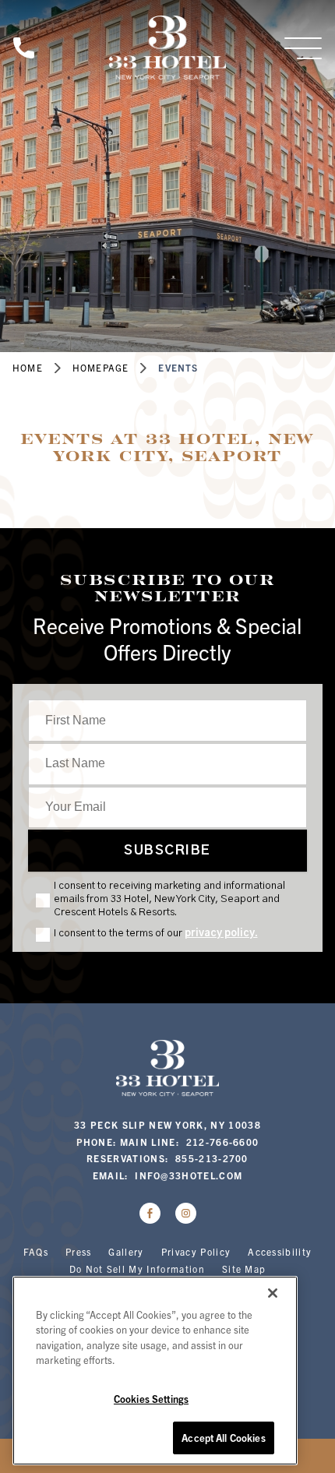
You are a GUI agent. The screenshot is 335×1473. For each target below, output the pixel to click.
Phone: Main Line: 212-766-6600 (167, 1141)
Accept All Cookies (223, 1437)
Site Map (244, 1268)
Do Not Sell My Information (137, 1268)
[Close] (273, 1293)
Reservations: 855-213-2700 (167, 1158)
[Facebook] (149, 1213)
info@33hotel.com (188, 1175)
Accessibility (280, 1251)
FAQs (35, 1251)
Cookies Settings (151, 1398)
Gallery (125, 1251)
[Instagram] (185, 1213)
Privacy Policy (196, 1251)
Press (78, 1251)
